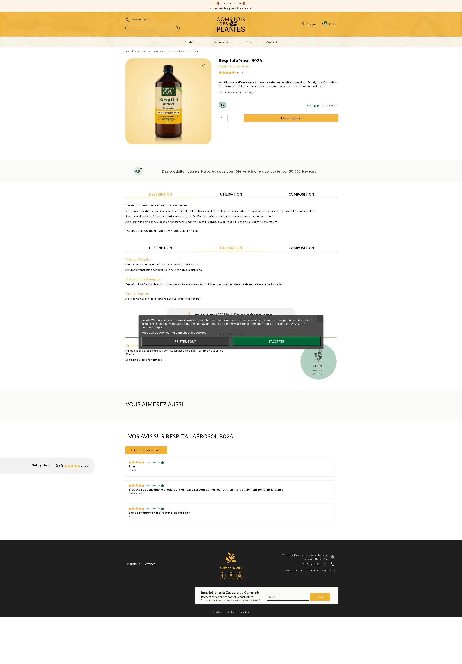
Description (160, 194)
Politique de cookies (155, 332)
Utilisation (231, 194)
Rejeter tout (185, 341)
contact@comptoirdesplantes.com (306, 570)
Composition (301, 194)
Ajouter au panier (291, 118)
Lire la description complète (238, 92)
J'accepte (276, 341)
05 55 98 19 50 (140, 19)
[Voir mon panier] (323, 24)
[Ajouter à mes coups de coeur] (204, 65)
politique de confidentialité (247, 600)
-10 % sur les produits (231, 8)
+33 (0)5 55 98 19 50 (314, 564)
